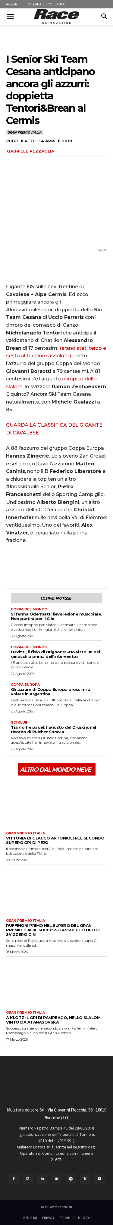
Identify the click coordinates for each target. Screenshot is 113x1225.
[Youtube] (99, 1179)
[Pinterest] (40, 566)
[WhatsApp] (54, 566)
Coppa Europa (25, 685)
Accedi (11, 4)
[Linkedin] (42, 1179)
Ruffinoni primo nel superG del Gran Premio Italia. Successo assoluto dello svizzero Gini (52, 930)
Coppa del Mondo (29, 609)
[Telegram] (71, 1179)
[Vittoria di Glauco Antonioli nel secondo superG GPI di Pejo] (56, 802)
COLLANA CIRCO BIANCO (46, 4)
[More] (67, 566)
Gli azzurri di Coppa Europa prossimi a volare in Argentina (50, 691)
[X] (26, 566)
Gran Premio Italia (24, 132)
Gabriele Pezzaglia (30, 151)
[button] (10, 16)
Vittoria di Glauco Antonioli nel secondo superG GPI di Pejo (55, 840)
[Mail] (57, 1179)
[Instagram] (28, 1179)
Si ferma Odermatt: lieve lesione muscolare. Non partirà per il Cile (56, 616)
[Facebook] (12, 566)
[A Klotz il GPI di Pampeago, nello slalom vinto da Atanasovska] (56, 982)
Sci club (19, 722)
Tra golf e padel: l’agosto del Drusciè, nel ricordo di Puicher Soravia (53, 729)
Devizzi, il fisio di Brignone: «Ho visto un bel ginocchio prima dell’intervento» (55, 654)
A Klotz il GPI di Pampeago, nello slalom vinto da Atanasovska (53, 1019)
